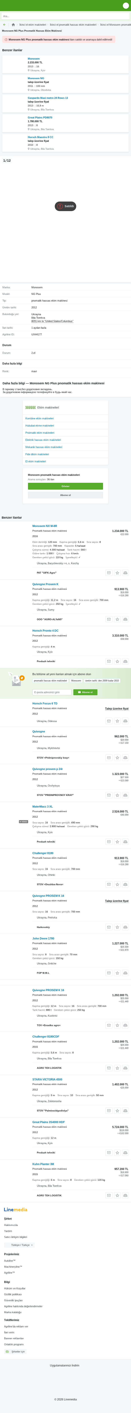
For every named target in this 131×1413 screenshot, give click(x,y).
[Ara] (126, 16)
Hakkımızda (11, 1225)
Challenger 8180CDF (45, 1036)
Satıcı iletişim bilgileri (15, 1237)
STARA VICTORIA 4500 (47, 1079)
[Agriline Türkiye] (22, 5)
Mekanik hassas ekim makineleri (43, 447)
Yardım (8, 1231)
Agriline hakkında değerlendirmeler (23, 1306)
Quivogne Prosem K (45, 584)
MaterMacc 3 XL (42, 806)
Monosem (34, 58)
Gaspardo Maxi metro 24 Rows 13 (48, 97)
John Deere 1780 (43, 938)
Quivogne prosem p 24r (47, 769)
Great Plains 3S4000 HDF (48, 1122)
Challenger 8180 (42, 853)
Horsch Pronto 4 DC (45, 630)
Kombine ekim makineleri (39, 418)
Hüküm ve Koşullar (14, 1288)
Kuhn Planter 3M (43, 1164)
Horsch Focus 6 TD (44, 703)
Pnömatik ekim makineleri (39, 432)
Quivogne (38, 731)
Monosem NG (36, 78)
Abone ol (87, 692)
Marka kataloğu (12, 1312)
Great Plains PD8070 (40, 117)
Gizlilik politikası (13, 1294)
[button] (126, 5)
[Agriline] (13, 25)
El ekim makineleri (35, 461)
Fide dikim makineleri (37, 454)
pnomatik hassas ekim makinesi (49, 300)
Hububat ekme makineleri (39, 425)
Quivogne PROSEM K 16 (48, 895)
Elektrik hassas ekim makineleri (43, 439)
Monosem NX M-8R (44, 526)
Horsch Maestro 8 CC (40, 137)
